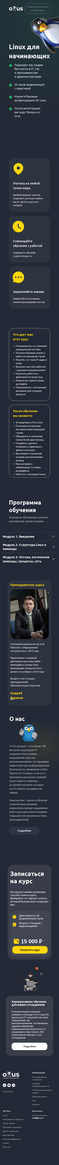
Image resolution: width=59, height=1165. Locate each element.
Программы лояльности (12, 1127)
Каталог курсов (9, 1123)
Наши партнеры (9, 1135)
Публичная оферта (39, 1096)
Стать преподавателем (12, 1139)
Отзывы (6, 1143)
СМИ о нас (7, 1147)
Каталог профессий (10, 1131)
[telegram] (13, 1085)
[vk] (4, 1085)
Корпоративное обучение (13, 1119)
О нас (5, 1115)
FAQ (34, 1100)
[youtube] (9, 1085)
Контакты (36, 1104)
